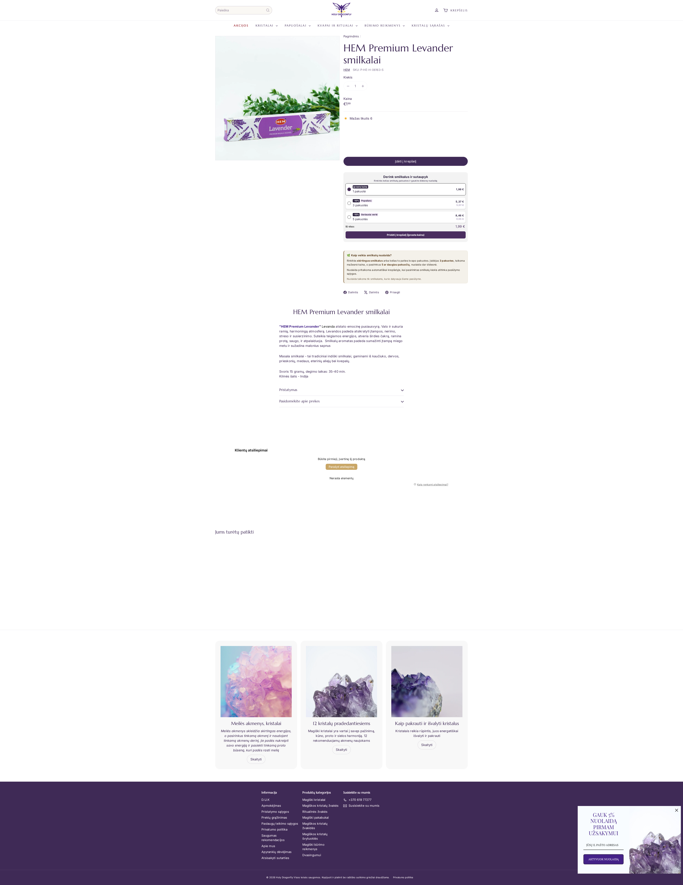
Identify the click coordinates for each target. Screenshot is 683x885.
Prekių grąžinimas (274, 817)
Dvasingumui (311, 855)
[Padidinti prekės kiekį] (362, 86)
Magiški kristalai (313, 800)
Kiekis (348, 77)
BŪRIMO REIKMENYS (383, 25)
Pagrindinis (351, 36)
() (405, 234)
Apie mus (268, 846)
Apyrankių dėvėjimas (276, 852)
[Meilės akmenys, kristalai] (256, 681)
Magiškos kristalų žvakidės (315, 826)
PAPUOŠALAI (296, 25)
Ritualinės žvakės (315, 811)
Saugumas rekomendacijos (273, 838)
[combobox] (243, 10)
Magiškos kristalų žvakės (320, 805)
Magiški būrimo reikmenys (313, 847)
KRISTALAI (265, 25)
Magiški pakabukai (315, 817)
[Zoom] (277, 98)
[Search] (268, 10)
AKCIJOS (241, 25)
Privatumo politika (274, 829)
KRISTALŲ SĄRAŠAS (429, 25)
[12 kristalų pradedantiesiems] (341, 681)
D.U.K (265, 800)
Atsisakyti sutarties (275, 858)
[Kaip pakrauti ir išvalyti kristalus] (426, 681)
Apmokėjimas (271, 805)
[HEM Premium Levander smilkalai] (234, 574)
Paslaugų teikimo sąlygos (279, 823)
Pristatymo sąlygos (275, 811)
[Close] (676, 810)
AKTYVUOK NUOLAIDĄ (603, 859)
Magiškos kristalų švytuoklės (315, 836)
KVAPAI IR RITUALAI (336, 25)
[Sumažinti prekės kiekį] (348, 86)
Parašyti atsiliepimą (341, 467)
